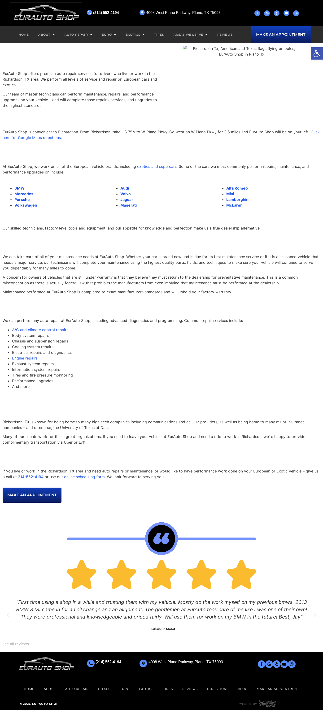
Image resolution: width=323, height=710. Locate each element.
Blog (242, 689)
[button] (317, 53)
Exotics (133, 34)
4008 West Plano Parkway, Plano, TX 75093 (183, 13)
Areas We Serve (188, 34)
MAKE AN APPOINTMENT (281, 34)
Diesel (104, 689)
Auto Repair (76, 34)
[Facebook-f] (257, 13)
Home (24, 34)
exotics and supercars (157, 166)
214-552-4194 (31, 476)
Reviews (225, 34)
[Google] (267, 13)
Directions (217, 689)
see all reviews (16, 643)
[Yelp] (276, 13)
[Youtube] (286, 13)
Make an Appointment (278, 689)
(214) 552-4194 (106, 13)
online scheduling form (84, 476)
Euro (107, 34)
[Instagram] (296, 13)
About (44, 34)
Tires (159, 34)
